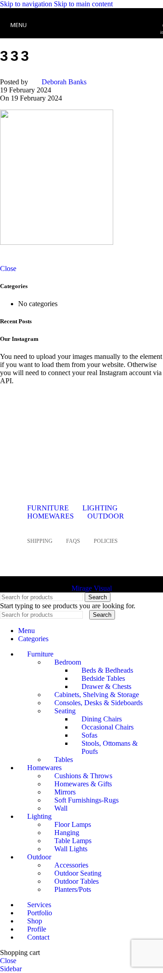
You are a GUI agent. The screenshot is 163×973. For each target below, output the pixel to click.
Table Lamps (72, 840)
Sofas (89, 735)
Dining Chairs (102, 719)
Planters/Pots (72, 889)
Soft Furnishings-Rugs (86, 800)
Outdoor (105, 516)
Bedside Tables (103, 678)
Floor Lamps (72, 824)
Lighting (100, 508)
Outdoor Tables (76, 881)
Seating (65, 711)
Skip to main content (83, 4)
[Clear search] (87, 614)
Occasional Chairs (108, 727)
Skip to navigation (27, 4)
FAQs (73, 541)
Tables (63, 759)
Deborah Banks (64, 82)
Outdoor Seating (77, 873)
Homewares (50, 516)
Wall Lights (70, 849)
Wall (60, 808)
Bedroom (67, 662)
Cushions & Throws (83, 776)
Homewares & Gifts (83, 784)
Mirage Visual (92, 588)
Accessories (71, 865)
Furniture (48, 508)
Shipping (40, 541)
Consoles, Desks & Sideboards (98, 703)
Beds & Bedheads (107, 670)
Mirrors (65, 792)
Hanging (66, 832)
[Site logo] (81, 40)
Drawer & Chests (106, 686)
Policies (106, 541)
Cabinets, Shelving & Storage (96, 694)
